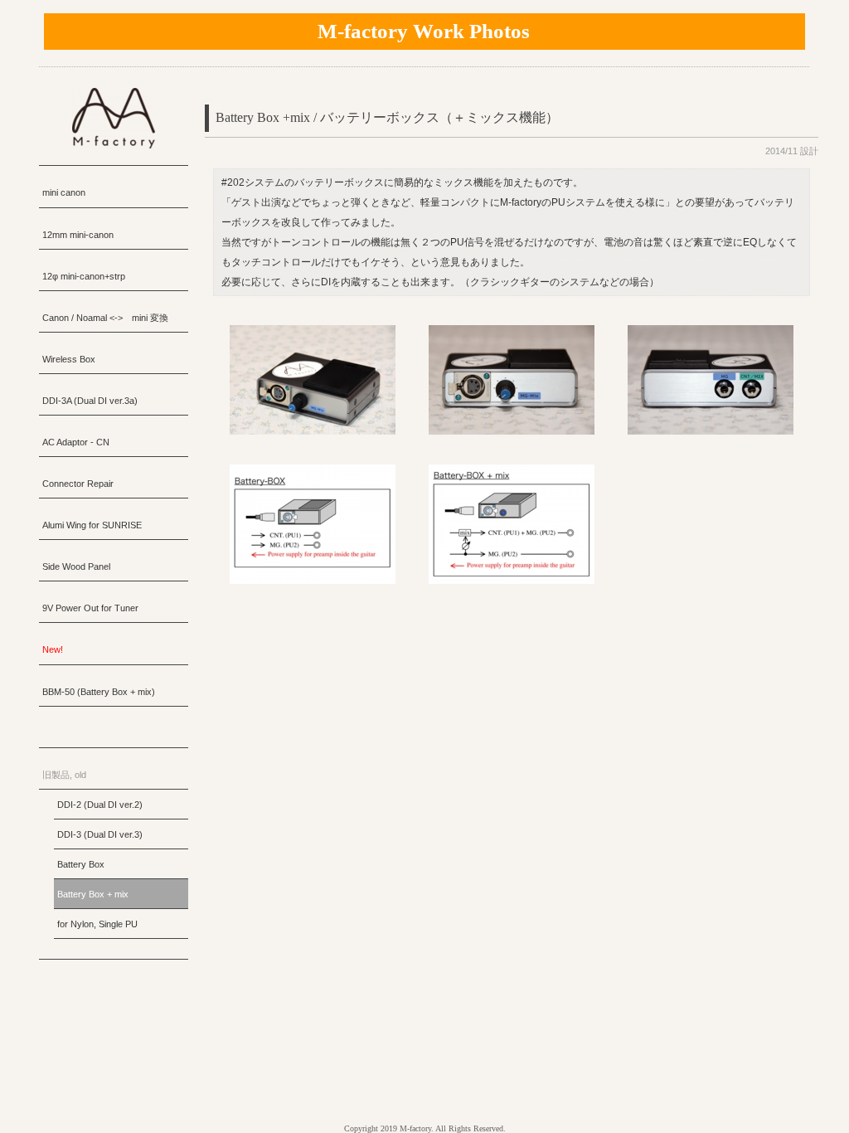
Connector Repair (78, 484)
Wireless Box (68, 359)
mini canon (63, 192)
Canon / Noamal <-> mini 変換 (105, 318)
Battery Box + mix (93, 894)
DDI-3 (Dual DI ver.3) (100, 834)
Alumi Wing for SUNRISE (92, 525)
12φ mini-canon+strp (83, 276)
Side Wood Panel (76, 566)
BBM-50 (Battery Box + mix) (98, 692)
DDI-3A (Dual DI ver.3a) (90, 401)
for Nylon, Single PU (97, 924)
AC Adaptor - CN (75, 442)
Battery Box (80, 864)
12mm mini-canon (78, 235)
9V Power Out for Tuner (90, 608)
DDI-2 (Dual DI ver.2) (100, 805)
